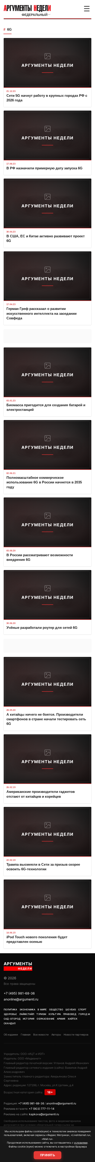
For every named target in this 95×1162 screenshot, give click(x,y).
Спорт (82, 1009)
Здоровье (10, 1014)
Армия (61, 1018)
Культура (55, 1014)
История (28, 1018)
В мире (42, 1009)
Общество (56, 1009)
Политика (10, 1009)
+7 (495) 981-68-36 (19, 993)
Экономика (28, 1009)
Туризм (41, 1014)
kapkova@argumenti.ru (44, 1114)
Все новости (41, 1034)
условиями (81, 1142)
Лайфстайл (26, 1014)
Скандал (9, 1023)
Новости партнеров (76, 1034)
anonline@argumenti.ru (21, 999)
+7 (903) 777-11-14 (41, 1108)
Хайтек (72, 1018)
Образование (45, 1018)
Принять (47, 1155)
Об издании (11, 1034)
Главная (25, 1034)
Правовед (69, 1014)
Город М (84, 1014)
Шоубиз (70, 1009)
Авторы (56, 1034)
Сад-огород (12, 1018)
